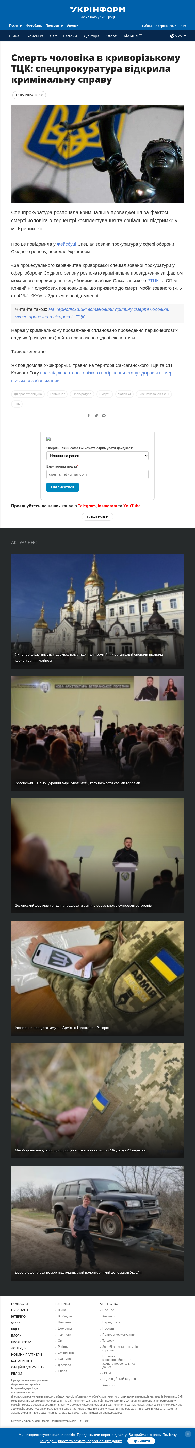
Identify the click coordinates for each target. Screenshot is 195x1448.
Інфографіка (21, 1342)
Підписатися (62, 487)
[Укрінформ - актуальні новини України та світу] (97, 9)
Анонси (73, 25)
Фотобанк (34, 25)
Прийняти (141, 1441)
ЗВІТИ (106, 1373)
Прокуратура (82, 394)
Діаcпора (64, 1365)
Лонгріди (19, 1348)
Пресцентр (54, 25)
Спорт (111, 35)
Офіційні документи (28, 1367)
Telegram (87, 506)
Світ (53, 35)
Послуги (15, 25)
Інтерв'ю (18, 1316)
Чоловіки (124, 394)
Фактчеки (64, 1334)
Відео (15, 1329)
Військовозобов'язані (154, 394)
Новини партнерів (26, 1354)
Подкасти (19, 1304)
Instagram (107, 506)
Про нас (108, 1310)
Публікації (19, 1310)
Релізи (16, 1373)
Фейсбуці (66, 244)
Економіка (35, 35)
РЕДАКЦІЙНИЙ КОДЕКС (119, 1379)
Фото (15, 1323)
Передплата (111, 1322)
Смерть (104, 394)
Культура (91, 35)
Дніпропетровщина (28, 394)
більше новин (97, 516)
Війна (14, 35)
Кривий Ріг (57, 394)
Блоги (16, 1335)
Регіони (70, 35)
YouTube (132, 506)
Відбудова (65, 1316)
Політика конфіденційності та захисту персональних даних (118, 1362)
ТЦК (17, 404)
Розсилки (109, 1385)
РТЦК (153, 280)
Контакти (109, 1316)
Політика (64, 1322)
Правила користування (119, 1334)
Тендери (108, 1340)
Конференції (21, 1361)
